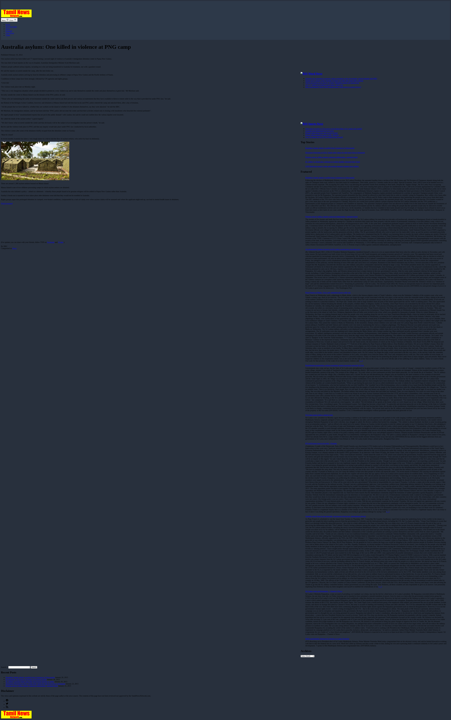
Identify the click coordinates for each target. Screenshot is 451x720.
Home (8, 25)
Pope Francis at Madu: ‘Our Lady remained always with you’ (328, 293)
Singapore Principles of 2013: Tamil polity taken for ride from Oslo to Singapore (335, 153)
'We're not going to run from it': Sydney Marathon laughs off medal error (332, 83)
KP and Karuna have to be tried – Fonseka (321, 443)
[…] (361, 361)
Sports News (315, 123)
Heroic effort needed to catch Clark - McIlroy (322, 135)
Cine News (10, 33)
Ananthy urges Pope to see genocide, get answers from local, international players (335, 516)
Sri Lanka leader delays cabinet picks (319, 415)
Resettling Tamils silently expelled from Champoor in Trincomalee (329, 148)
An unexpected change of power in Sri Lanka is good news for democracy (333, 249)
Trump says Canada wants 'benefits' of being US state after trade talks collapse (334, 81)
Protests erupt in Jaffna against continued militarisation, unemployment (331, 157)
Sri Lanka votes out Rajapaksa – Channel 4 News (323, 591)
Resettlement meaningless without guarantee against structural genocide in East (334, 365)
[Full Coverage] (7, 203)
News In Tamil (11, 27)
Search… (4, 667)
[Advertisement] (71, 222)
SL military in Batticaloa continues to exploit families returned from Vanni (332, 162)
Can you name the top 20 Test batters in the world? (324, 137)
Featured (9, 31)
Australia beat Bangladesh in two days (319, 131)
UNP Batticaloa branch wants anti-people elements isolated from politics (332, 166)
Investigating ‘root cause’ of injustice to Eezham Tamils (26, 680)
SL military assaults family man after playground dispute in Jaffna (30, 682)
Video (8, 35)
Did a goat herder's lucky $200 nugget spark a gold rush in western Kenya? (333, 87)
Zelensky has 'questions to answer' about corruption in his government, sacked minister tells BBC (341, 79)
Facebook (50, 242)
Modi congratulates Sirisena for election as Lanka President (327, 639)
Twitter (60, 242)
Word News (315, 73)
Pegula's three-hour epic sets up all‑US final (321, 133)
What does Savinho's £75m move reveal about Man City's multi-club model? (333, 129)
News (8, 29)
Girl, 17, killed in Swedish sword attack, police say (324, 85)
